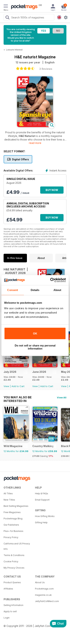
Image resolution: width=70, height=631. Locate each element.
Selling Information (13, 605)
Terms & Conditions (14, 555)
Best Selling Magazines (16, 506)
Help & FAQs (41, 493)
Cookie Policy (11, 561)
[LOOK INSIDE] (35, 126)
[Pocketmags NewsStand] (23, 7)
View (6, 386)
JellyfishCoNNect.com (47, 601)
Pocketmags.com (44, 588)
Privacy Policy (11, 537)
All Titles (8, 493)
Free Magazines (12, 512)
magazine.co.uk (43, 595)
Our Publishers (11, 524)
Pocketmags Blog (13, 518)
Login (7, 617)
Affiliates (8, 588)
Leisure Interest (14, 49)
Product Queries (12, 582)
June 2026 (39, 371)
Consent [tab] (12, 290)
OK (35, 333)
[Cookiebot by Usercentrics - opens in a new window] (50, 280)
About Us (40, 582)
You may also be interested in (18, 397)
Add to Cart (17, 386)
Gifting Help (41, 522)
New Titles (9, 499)
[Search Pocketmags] (7, 18)
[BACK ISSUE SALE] (16, 366)
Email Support (42, 499)
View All (61, 397)
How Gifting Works (45, 516)
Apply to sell (10, 611)
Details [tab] (35, 290)
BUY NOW (52, 189)
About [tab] (57, 290)
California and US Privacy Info (17, 546)
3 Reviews (45, 68)
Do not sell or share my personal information (35, 347)
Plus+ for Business (13, 531)
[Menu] (6, 6)
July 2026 (10, 371)
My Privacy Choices (14, 567)
